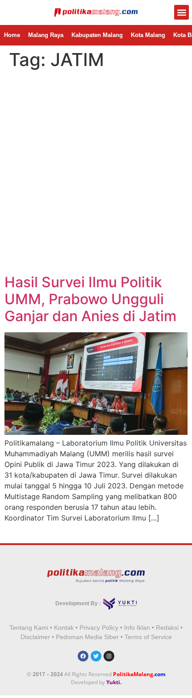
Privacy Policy (98, 627)
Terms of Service (148, 636)
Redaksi (167, 627)
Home (12, 35)
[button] (181, 12)
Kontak (64, 627)
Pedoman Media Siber (87, 636)
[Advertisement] (96, 173)
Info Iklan (137, 627)
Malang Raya (45, 35)
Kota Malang (148, 35)
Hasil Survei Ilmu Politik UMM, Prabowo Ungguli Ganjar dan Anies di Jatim (90, 299)
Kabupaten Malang (97, 35)
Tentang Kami (28, 627)
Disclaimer (35, 636)
